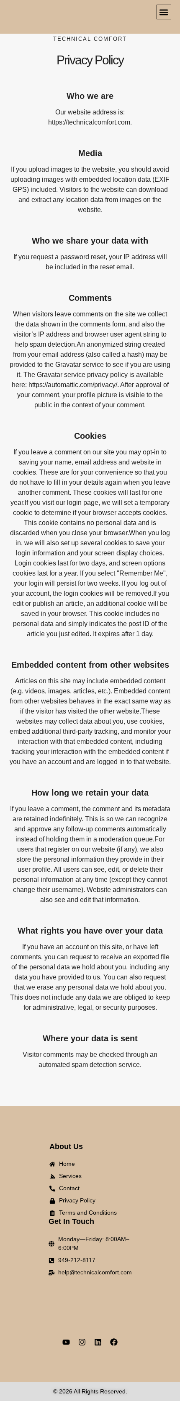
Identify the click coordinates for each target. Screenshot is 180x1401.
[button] (164, 12)
